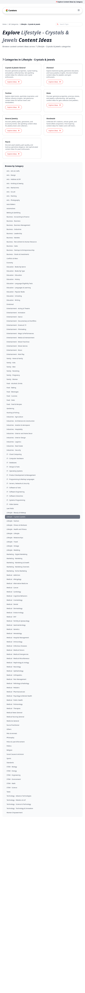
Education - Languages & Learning (19, 288)
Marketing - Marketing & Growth (18, 563)
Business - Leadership (14, 233)
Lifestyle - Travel (12, 542)
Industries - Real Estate (15, 446)
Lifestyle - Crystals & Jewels (16, 517)
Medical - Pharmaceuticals (16, 692)
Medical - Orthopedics (14, 675)
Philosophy (10, 738)
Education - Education (14, 275)
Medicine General (13, 721)
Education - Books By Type (16, 271)
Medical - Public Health (15, 700)
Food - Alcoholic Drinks (14, 383)
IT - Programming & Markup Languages (20, 479)
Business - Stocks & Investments (18, 254)
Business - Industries (14, 229)
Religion (9, 750)
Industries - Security (14, 450)
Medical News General (14, 713)
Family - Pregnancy (13, 375)
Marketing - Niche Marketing (17, 571)
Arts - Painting (12, 196)
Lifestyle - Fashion (13, 521)
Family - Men (11, 367)
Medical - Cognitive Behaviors (17, 596)
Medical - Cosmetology (14, 600)
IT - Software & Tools (14, 488)
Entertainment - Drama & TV (16, 325)
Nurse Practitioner (13, 725)
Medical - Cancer (12, 588)
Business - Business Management (18, 225)
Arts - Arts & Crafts (13, 171)
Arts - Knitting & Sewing (15, 183)
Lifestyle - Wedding (13, 550)
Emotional (10, 304)
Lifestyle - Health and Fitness (17, 529)
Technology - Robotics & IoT (16, 800)
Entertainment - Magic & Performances (20, 333)
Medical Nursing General (15, 717)
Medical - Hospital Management (18, 638)
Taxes (8, 792)
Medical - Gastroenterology (16, 625)
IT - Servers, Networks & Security (18, 483)
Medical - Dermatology (14, 608)
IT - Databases (12, 463)
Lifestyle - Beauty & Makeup (16, 513)
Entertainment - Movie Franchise (18, 342)
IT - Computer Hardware (15, 458)
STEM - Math (11, 783)
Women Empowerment (14, 813)
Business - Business (13, 221)
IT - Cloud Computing (14, 454)
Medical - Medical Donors (15, 650)
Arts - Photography (13, 200)
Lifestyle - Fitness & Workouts (17, 525)
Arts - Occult (11, 192)
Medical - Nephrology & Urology (18, 663)
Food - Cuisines (12, 396)
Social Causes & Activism (15, 754)
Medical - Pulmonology (14, 704)
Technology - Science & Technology (19, 804)
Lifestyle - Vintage (13, 546)
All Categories (13, 24)
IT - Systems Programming (16, 500)
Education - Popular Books (16, 292)
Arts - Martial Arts (13, 188)
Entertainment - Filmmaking (16, 329)
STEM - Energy (12, 771)
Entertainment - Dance (14, 317)
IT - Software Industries (15, 496)
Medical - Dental (12, 604)
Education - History (13, 279)
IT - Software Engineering (15, 492)
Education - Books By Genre (16, 267)
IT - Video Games (12, 504)
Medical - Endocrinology (15, 613)
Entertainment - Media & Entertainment (20, 338)
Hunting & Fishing (13, 413)
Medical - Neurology (14, 667)
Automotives (11, 208)
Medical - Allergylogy (14, 579)
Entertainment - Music (14, 350)
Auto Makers (11, 204)
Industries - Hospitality (14, 429)
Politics (9, 746)
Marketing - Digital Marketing (17, 554)
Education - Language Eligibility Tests (20, 283)
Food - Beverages (13, 392)
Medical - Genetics (13, 629)
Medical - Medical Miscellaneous (18, 658)
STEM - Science (12, 788)
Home (4, 24)
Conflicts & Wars (12, 258)
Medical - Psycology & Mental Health (19, 696)
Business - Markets (13, 238)
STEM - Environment (14, 779)
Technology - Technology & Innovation (20, 808)
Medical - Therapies (13, 708)
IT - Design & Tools (13, 467)
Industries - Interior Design (16, 438)
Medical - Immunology (14, 642)
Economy (10, 263)
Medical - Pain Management (16, 679)
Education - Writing (13, 300)
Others (9, 729)
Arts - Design (11, 175)
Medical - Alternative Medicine (17, 583)
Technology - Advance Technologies (19, 796)
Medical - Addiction (13, 575)
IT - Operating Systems (15, 471)
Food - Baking (11, 388)
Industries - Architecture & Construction (21, 421)
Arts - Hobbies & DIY (14, 179)
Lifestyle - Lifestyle (13, 533)
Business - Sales (12, 246)
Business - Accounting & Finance (18, 217)
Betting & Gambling (13, 213)
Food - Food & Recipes (14, 404)
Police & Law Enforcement (16, 742)
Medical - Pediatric (13, 688)
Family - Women (12, 379)
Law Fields (10, 508)
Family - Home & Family (15, 358)
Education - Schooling (14, 296)
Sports (9, 758)
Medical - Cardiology (14, 592)
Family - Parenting (13, 371)
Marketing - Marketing (14, 558)
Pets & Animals (12, 733)
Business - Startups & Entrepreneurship (20, 250)
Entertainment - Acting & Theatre (18, 308)
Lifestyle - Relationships (15, 538)
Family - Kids (11, 363)
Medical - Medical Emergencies (17, 654)
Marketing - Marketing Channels (18, 567)
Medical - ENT (11, 617)
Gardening (10, 408)
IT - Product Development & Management (21, 475)
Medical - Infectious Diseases (17, 646)
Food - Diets (11, 400)
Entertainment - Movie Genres (17, 346)
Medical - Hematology (14, 633)
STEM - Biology (12, 767)
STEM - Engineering (13, 775)
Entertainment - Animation (16, 313)
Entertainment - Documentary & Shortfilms (21, 321)
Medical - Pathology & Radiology (18, 683)
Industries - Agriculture (15, 417)
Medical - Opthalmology (15, 671)
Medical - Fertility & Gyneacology (18, 621)
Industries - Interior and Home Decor (19, 433)
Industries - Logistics (14, 442)
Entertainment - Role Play (15, 354)
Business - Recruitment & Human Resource (22, 242)
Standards (10, 763)
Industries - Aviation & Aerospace (18, 425)
